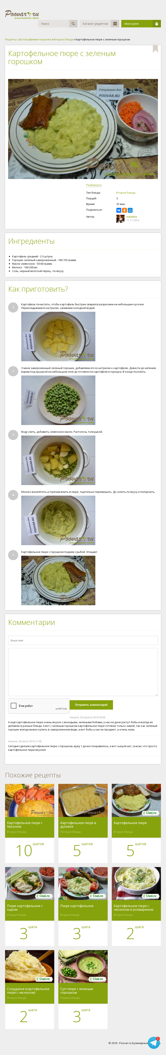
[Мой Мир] (130, 210)
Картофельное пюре (130, 823)
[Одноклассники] (124, 210)
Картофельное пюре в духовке (78, 824)
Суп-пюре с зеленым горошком (76, 990)
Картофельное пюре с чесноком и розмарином (133, 907)
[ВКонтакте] (118, 210)
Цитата (154, 717)
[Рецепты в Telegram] (154, 1043)
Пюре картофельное (77, 906)
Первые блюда (70, 998)
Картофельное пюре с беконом (24, 824)
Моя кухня (131, 24)
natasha (132, 216)
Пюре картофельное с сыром (25, 907)
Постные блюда (70, 832)
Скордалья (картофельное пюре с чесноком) (28, 990)
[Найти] (73, 23)
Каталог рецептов (95, 24)
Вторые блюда (125, 192)
